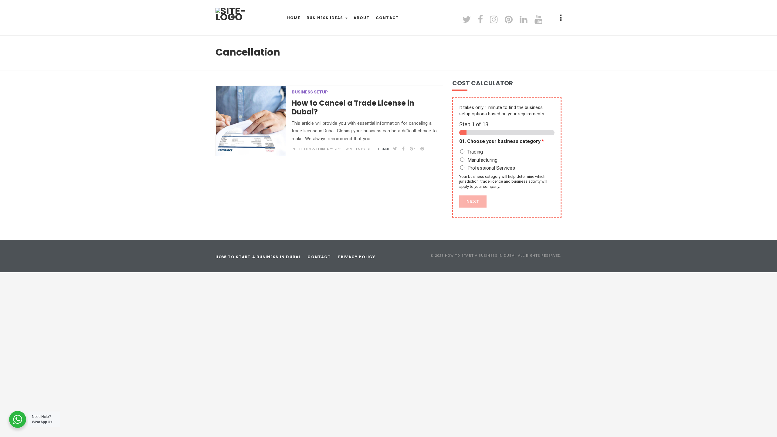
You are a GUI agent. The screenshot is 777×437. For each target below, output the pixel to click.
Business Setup (310, 92)
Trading (475, 152)
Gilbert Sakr (377, 149)
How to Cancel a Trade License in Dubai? (353, 107)
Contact (387, 17)
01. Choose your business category (501, 141)
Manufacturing (482, 160)
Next (473, 201)
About (362, 17)
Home (293, 17)
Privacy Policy (356, 256)
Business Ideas (325, 17)
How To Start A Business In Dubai (257, 256)
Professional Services (491, 168)
